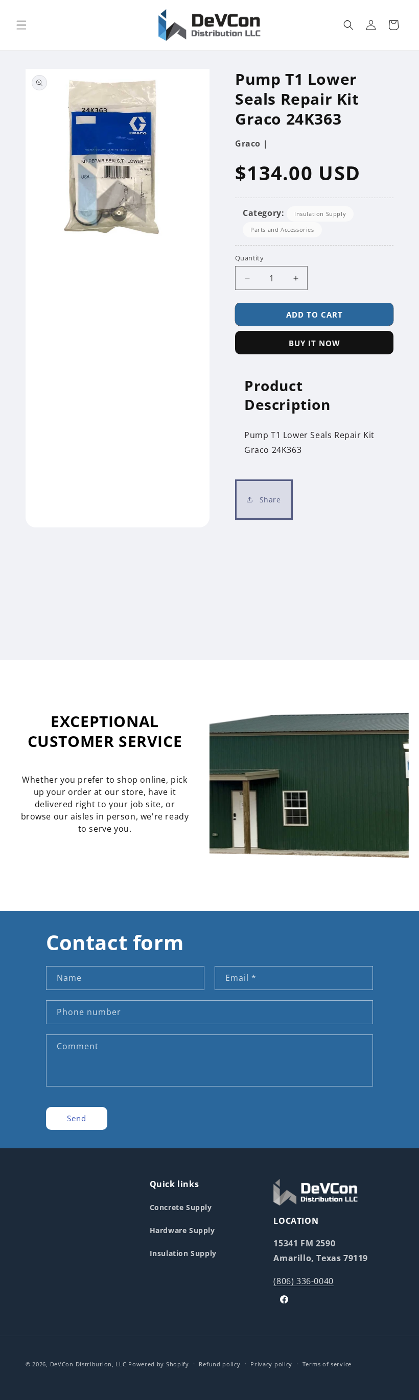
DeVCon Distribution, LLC (88, 1364)
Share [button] (269, 499)
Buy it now (314, 343)
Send (76, 1118)
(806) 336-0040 (303, 1281)
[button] (21, 25)
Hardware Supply (182, 1230)
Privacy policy (271, 1364)
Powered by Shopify (158, 1364)
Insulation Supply (320, 214)
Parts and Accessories (282, 229)
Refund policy (219, 1364)
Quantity (249, 257)
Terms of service (327, 1364)
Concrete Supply (181, 1207)
